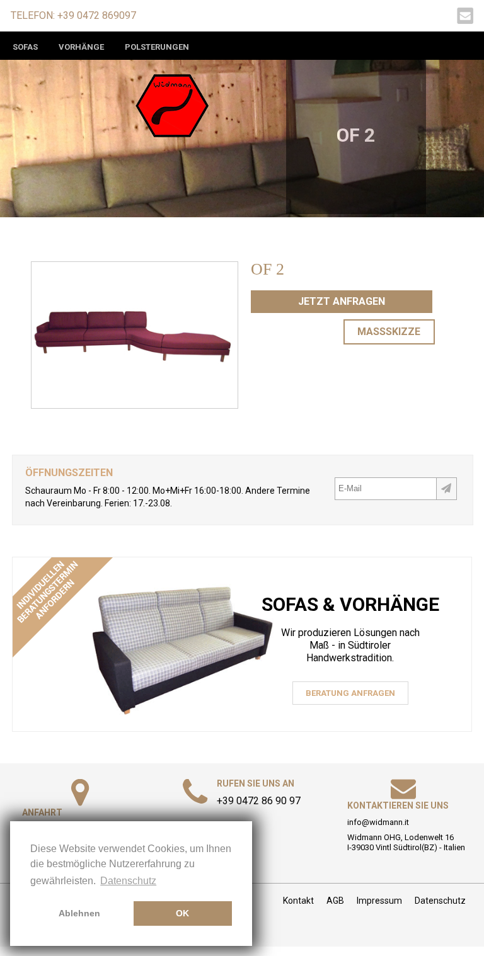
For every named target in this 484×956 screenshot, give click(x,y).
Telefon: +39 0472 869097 (73, 15)
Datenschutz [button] (128, 880)
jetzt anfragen (341, 301)
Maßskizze (388, 332)
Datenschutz (440, 901)
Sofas (25, 47)
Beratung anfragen (350, 693)
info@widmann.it (378, 822)
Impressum (379, 901)
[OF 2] (134, 402)
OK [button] (182, 913)
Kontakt (298, 901)
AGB (335, 901)
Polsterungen (157, 47)
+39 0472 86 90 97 (259, 801)
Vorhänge (81, 47)
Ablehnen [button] (79, 913)
